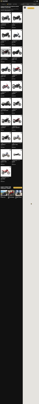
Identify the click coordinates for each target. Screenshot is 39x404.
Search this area (31, 8)
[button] (6, 20)
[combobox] (4, 4)
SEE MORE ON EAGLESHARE (18, 187)
